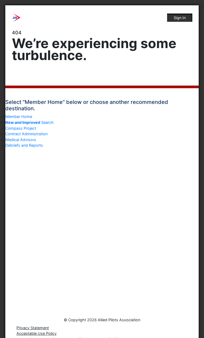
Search (29, 122)
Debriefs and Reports (24, 145)
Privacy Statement (32, 328)
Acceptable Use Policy (36, 333)
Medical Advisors (20, 139)
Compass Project (20, 128)
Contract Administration (26, 134)
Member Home (18, 116)
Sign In (180, 17)
